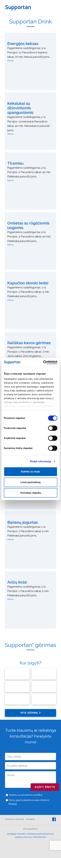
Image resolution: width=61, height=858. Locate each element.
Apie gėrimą (29, 712)
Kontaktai (30, 819)
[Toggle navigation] (55, 7)
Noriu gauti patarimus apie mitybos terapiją (28, 802)
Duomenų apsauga (14, 819)
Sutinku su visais (30, 471)
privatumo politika (31, 794)
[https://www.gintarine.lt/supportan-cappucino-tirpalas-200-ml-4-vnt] (44, 674)
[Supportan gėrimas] (30, 655)
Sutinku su (25, 794)
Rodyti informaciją (40, 461)
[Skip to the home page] (19, 7)
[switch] (52, 428)
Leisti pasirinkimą (30, 482)
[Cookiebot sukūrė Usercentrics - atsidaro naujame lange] (43, 362)
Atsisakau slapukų (30, 492)
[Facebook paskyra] (54, 819)
